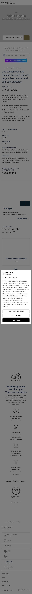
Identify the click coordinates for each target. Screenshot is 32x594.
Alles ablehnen (16, 315)
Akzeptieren (16, 320)
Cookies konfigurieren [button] (16, 311)
